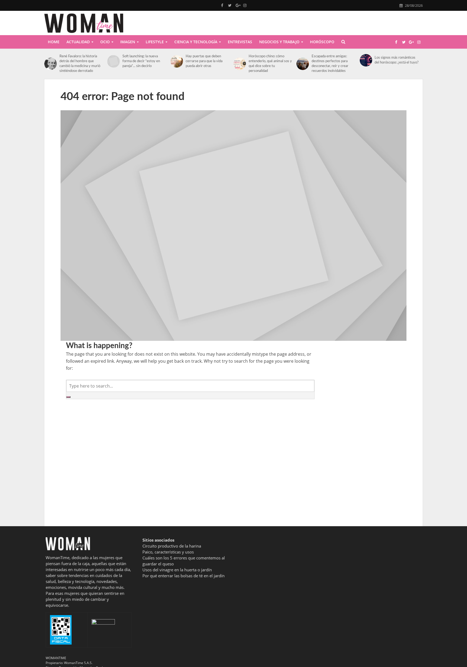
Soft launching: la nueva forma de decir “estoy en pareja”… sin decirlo (141, 61)
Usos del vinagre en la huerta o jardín (177, 569)
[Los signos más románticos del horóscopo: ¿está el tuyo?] (366, 60)
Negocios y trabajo (279, 41)
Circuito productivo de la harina (171, 546)
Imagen (127, 41)
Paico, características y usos (168, 552)
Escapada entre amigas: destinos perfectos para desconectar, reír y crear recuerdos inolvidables (330, 64)
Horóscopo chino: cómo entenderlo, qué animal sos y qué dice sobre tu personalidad (270, 64)
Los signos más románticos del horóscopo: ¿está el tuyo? (397, 60)
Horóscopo (322, 41)
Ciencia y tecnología (195, 41)
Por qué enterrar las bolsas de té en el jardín (183, 575)
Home (53, 41)
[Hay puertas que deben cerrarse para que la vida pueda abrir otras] (177, 61)
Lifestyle (155, 41)
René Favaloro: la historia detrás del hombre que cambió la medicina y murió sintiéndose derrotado (79, 64)
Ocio (105, 41)
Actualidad (78, 41)
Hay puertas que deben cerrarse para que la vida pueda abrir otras (204, 61)
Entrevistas (240, 41)
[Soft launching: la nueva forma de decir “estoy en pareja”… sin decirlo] (113, 61)
